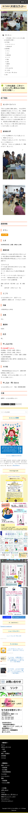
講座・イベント (6, 404)
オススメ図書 (14, 418)
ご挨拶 (4, 751)
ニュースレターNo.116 (14, 636)
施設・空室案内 (5, 753)
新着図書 (4, 780)
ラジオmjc (14, 644)
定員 (8, 61)
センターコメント (11, 44)
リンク (3, 792)
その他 (8, 70)
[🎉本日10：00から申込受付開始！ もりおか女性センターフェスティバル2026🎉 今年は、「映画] (14, 601)
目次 (6, 35)
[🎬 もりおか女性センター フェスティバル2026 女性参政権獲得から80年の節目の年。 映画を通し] (14, 572)
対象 (8, 59)
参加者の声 (9, 46)
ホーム (3, 744)
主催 (6, 74)
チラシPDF (4, 234)
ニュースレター (14, 631)
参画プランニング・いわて (8, 796)
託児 (8, 66)
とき (8, 53)
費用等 (8, 63)
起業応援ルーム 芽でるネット (9, 794)
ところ (8, 57)
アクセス (3, 757)
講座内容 (9, 55)
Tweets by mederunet (6, 626)
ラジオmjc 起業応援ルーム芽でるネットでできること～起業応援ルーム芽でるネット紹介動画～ (16, 659)
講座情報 (7, 48)
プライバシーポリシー (7, 801)
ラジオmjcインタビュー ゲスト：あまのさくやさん (16, 649)
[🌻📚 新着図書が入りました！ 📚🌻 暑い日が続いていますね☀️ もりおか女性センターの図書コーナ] (14, 544)
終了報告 (7, 42)
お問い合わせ (4, 790)
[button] (26, 412)
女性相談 (3, 755)
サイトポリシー (5, 798)
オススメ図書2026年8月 (14, 455)
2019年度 (19, 404)
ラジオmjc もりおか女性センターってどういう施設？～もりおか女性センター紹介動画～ (16, 671)
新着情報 (4, 767)
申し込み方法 (10, 68)
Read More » (16, 465)
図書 (2, 778)
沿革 (3, 749)
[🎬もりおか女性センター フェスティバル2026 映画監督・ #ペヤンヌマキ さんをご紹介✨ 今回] (14, 516)
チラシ (8, 50)
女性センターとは (6, 747)
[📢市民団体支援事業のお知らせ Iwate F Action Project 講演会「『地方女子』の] (14, 488)
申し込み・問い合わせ (12, 72)
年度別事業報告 (6, 771)
